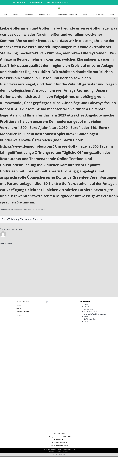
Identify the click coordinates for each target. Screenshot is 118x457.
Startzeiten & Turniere (45, 14)
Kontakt (112, 14)
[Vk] (113, 219)
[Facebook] (105, 2)
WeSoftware (65, 451)
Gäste (85, 14)
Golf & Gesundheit (98, 14)
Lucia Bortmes (6, 209)
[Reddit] (101, 219)
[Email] (115, 219)
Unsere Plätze (29, 14)
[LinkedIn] (99, 219)
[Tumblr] (107, 219)
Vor (115, 18)
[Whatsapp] (104, 219)
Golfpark (15, 14)
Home (5, 14)
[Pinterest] (110, 219)
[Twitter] (96, 219)
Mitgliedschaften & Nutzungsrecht (67, 14)
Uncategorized (27, 209)
